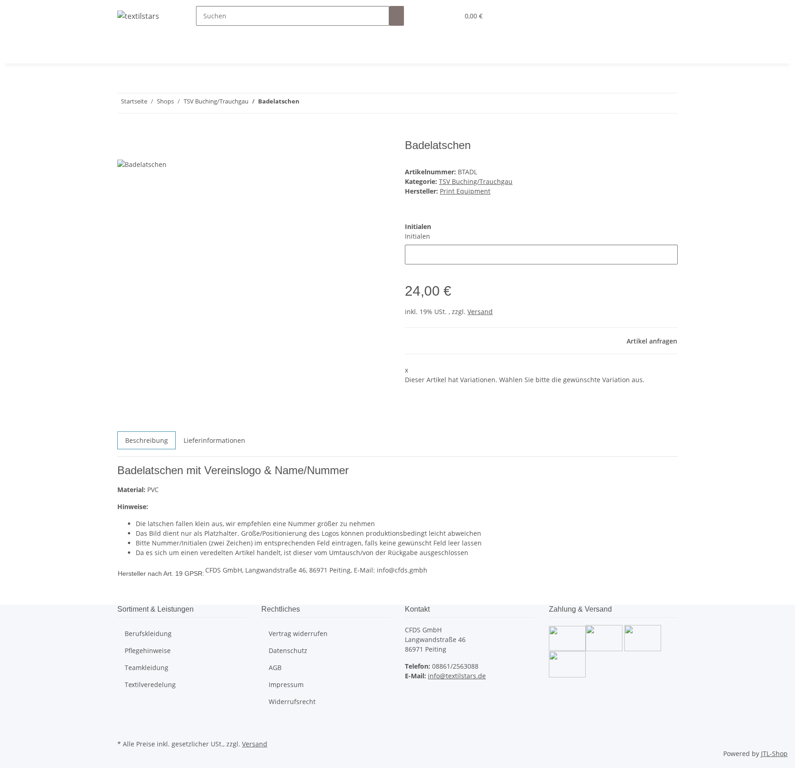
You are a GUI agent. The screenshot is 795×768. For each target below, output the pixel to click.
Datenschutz (288, 650)
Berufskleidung (148, 633)
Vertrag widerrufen (298, 633)
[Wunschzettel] (448, 16)
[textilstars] (138, 16)
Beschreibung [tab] (146, 440)
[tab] (214, 444)
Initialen (417, 236)
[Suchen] (396, 16)
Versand (480, 311)
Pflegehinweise (148, 650)
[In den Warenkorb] (124, 134)
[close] (124, 149)
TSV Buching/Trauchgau (476, 181)
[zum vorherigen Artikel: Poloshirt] (323, 103)
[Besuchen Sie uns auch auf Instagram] (124, 727)
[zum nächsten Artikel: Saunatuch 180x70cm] (307, 103)
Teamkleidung (146, 667)
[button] (433, 16)
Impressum (286, 684)
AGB (275, 667)
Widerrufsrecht (292, 701)
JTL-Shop (774, 753)
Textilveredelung (150, 684)
